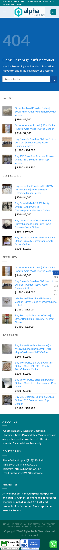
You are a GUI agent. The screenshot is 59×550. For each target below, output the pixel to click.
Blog (50, 526)
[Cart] (53, 12)
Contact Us (48, 524)
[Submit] (53, 79)
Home (6, 524)
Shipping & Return (17, 526)
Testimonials (37, 526)
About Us (17, 524)
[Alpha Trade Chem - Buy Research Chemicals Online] (29, 12)
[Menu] (4, 12)
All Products (32, 524)
